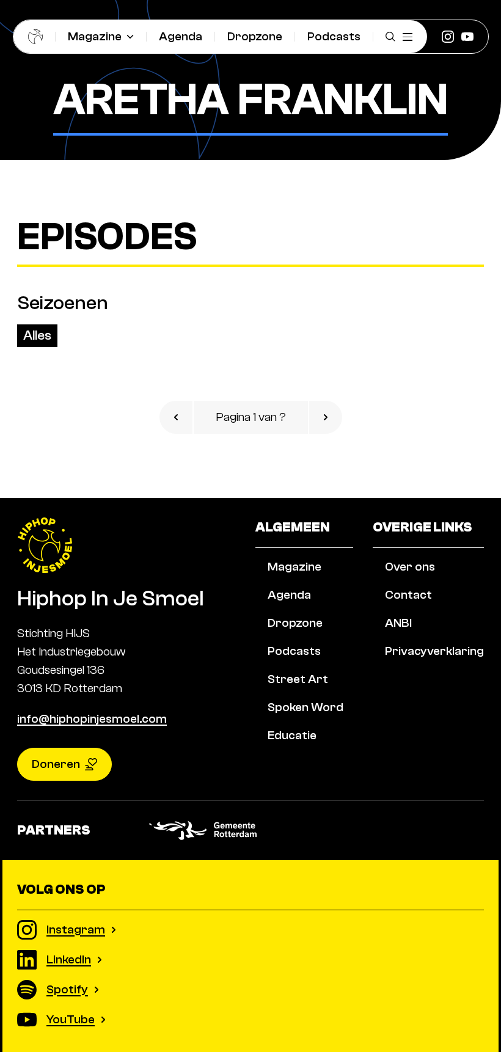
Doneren (56, 764)
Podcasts (333, 36)
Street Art (298, 679)
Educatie (292, 735)
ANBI (398, 623)
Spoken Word (305, 707)
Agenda (180, 36)
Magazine (95, 36)
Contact (408, 595)
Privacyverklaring (434, 651)
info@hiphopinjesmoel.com (92, 719)
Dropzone (254, 36)
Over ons (410, 567)
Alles (37, 335)
